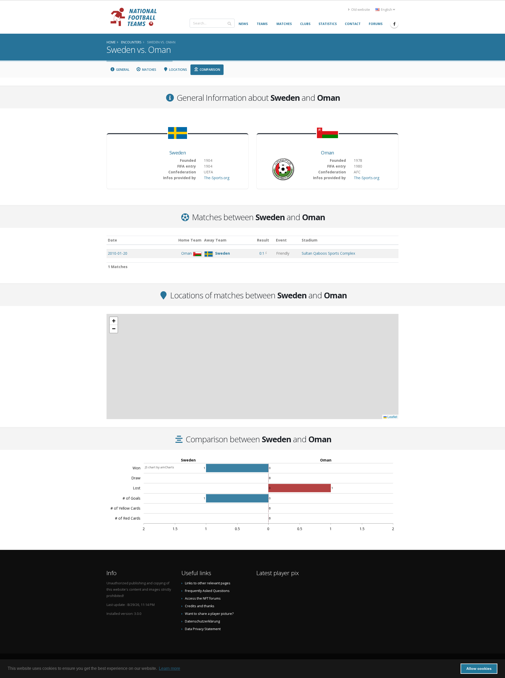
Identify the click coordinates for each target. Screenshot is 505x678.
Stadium (309, 240)
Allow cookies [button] (479, 668)
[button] (114, 321)
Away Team (215, 240)
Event (281, 240)
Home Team (189, 240)
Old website (360, 9)
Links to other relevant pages (207, 583)
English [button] (386, 9)
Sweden (177, 152)
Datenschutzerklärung (202, 621)
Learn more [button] (169, 668)
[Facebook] (394, 24)
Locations (177, 69)
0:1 (262, 253)
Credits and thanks (199, 606)
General (122, 69)
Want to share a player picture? (209, 613)
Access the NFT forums (203, 598)
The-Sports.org (216, 177)
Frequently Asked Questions (207, 591)
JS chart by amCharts (159, 467)
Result (263, 240)
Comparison (209, 69)
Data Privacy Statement (203, 629)
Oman (327, 152)
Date (112, 240)
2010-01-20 (117, 253)
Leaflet (392, 416)
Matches (148, 69)
